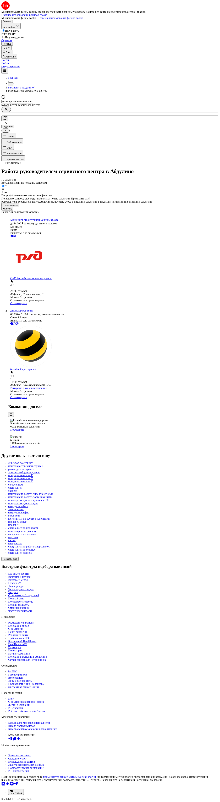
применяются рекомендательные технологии (69, 776)
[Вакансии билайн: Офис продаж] (113, 347)
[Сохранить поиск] (4, 118)
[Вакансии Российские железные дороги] (113, 257)
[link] (7, 52)
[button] (5, 60)
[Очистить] (6, 109)
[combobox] (17, 101)
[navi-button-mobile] (4, 70)
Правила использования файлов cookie (60, 18)
